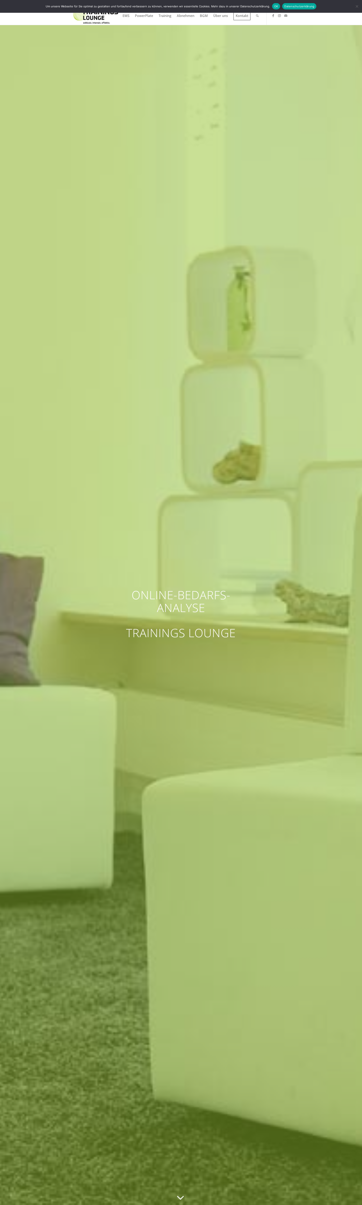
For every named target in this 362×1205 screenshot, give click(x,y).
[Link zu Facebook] (273, 15)
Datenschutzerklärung (299, 6)
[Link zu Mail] (286, 15)
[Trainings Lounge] (95, 15)
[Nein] (357, 6)
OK (276, 6)
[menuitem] (126, 15)
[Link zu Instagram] (279, 15)
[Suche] (257, 15)
